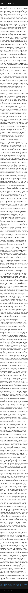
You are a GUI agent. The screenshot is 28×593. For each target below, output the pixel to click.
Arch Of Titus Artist (18, 585)
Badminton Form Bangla (21, 584)
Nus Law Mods (3, 585)
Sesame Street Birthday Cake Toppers (8, 584)
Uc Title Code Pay (10, 585)
